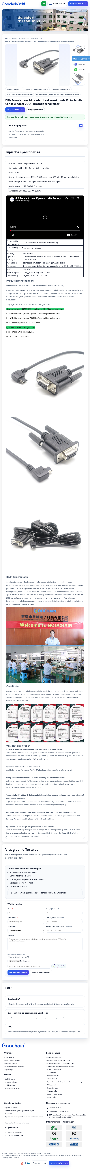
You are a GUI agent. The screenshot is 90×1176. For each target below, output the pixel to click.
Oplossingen (9, 1070)
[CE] (56, 1133)
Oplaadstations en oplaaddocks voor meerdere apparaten (24, 1117)
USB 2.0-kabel (51, 1097)
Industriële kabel (36, 39)
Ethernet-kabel (52, 1079)
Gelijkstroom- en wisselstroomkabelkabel (60, 1067)
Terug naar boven (39, 1163)
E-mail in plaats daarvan (41, 972)
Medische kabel (52, 1091)
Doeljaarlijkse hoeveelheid (59, 926)
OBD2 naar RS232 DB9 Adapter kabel (35, 89)
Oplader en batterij (11, 1108)
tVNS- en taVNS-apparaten (13, 1132)
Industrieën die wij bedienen (14, 1067)
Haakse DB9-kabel (13, 89)
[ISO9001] (76, 1144)
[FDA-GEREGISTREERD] (76, 1127)
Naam (10, 909)
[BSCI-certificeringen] (56, 1144)
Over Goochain (10, 1057)
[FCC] (76, 1133)
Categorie (14, 39)
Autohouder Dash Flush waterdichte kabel (60, 1064)
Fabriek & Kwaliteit (11, 1064)
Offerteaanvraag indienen (18, 972)
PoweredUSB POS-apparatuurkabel (58, 1061)
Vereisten (11, 935)
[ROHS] (56, 1127)
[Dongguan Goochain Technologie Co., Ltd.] (13, 4)
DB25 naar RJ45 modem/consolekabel (20, 95)
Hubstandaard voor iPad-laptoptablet (17, 1123)
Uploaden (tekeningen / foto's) (18, 957)
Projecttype (12, 926)
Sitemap (5, 1158)
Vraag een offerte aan (78, 3)
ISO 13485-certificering (12, 1061)
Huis (6, 39)
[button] (42, 29)
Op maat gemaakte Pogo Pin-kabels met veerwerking (64, 1082)
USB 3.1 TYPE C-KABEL (54, 1094)
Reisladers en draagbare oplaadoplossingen (19, 1111)
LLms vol (16, 1158)
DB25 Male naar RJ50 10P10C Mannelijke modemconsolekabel (57, 95)
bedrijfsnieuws (10, 1079)
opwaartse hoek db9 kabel (61, 89)
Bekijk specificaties (35, 110)
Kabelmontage (24, 39)
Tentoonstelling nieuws (12, 1088)
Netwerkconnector (53, 1076)
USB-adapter (51, 1073)
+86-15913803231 (55, 1108)
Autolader (8, 1114)
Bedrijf (52, 909)
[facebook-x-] (25, 1163)
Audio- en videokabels (54, 1070)
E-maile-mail (13, 918)
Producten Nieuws (11, 1082)
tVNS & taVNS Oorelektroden (14, 1135)
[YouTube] (22, 1163)
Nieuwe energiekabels (54, 1057)
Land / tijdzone (55, 918)
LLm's (10, 1158)
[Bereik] (56, 1138)
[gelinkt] (28, 1163)
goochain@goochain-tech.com (59, 1111)
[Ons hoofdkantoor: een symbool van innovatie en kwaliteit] (45, 20)
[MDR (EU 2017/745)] (76, 1138)
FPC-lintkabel (51, 1085)
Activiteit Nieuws (10, 1085)
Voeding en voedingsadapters (14, 1120)
